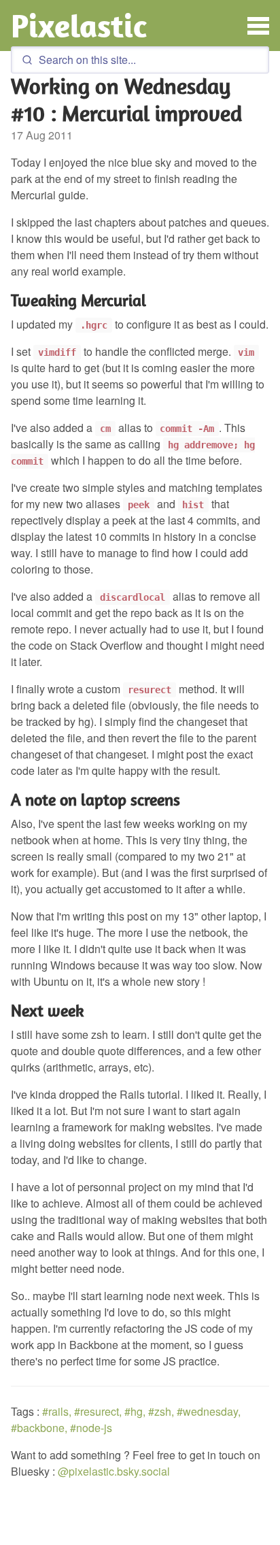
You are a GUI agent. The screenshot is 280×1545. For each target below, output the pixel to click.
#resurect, (98, 1411)
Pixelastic (79, 25)
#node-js (91, 1427)
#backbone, (39, 1427)
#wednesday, (209, 1411)
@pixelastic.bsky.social (114, 1471)
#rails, (56, 1411)
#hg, (134, 1411)
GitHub (180, 1538)
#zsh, (161, 1411)
